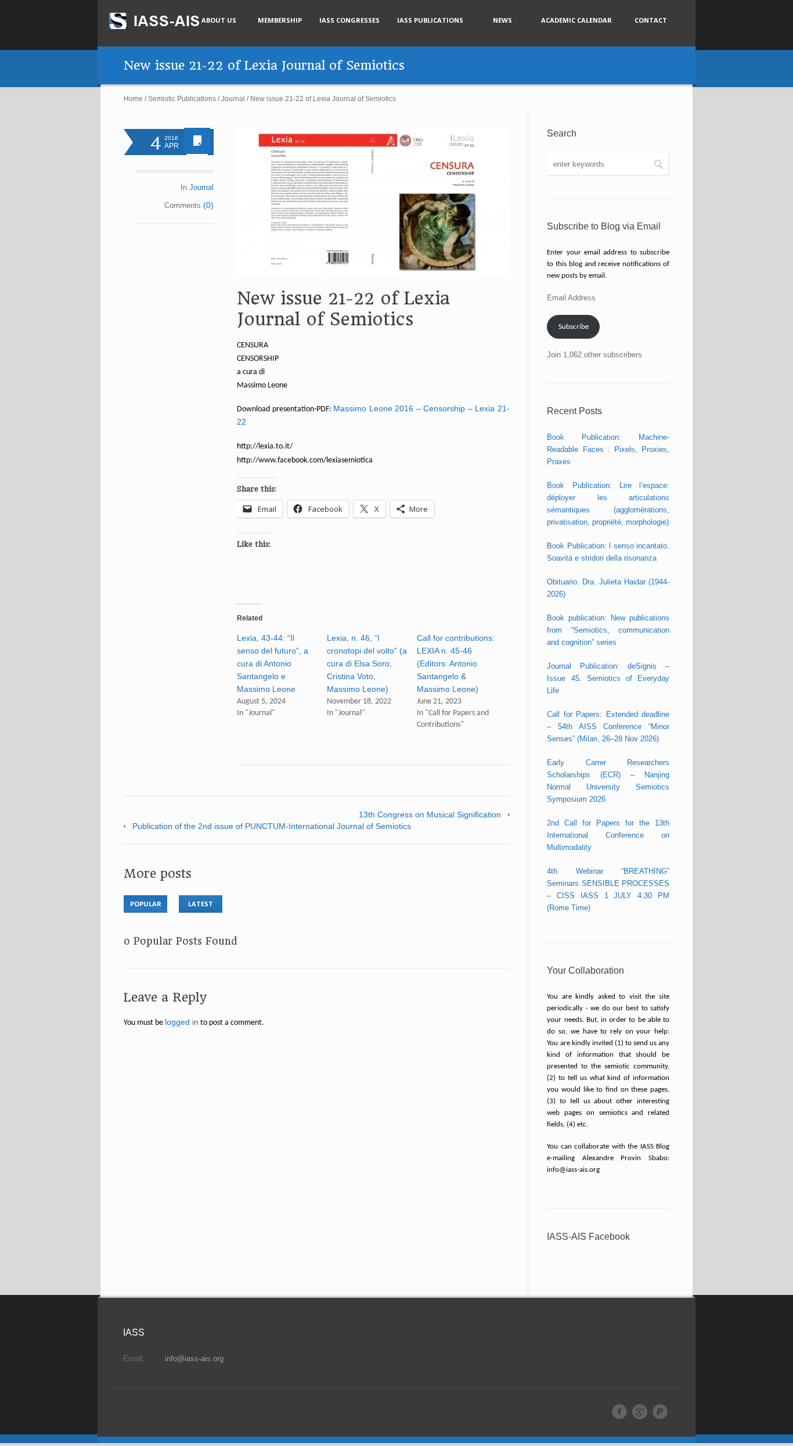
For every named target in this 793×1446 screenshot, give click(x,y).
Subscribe (573, 327)
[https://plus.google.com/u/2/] (639, 1411)
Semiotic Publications (182, 99)
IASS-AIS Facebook (588, 1237)
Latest (200, 903)
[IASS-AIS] (165, 21)
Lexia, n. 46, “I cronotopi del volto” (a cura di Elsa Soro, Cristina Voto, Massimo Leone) (367, 663)
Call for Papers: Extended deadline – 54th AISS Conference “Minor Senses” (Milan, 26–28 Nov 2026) (608, 726)
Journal (233, 99)
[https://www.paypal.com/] (660, 1411)
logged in (182, 1022)
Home (133, 99)
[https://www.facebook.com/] (619, 1411)
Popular (145, 903)
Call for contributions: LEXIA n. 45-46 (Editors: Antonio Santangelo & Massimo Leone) (456, 663)
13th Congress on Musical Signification (430, 814)
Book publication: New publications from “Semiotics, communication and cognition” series (608, 630)
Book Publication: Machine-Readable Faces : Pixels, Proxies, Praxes (608, 449)
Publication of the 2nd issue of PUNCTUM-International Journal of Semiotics (271, 826)
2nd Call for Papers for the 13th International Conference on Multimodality (608, 835)
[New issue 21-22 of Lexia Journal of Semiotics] (373, 202)
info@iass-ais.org (194, 1358)
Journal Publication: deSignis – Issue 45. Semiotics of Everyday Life (608, 678)
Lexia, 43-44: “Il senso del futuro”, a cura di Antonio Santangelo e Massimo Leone (272, 663)
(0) (208, 205)
